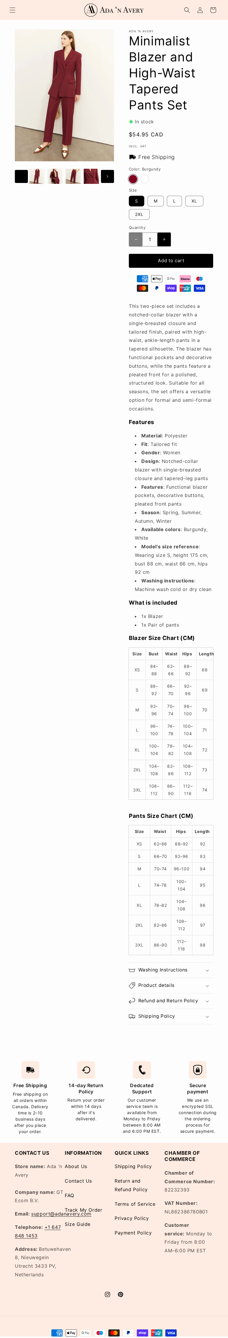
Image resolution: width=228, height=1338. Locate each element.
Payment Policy (133, 1233)
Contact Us (78, 1181)
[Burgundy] (133, 179)
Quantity (137, 227)
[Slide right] (107, 176)
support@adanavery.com (61, 1214)
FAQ (69, 1195)
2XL (139, 214)
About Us (76, 1166)
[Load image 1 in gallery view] (37, 176)
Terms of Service (135, 1204)
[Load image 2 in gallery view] (55, 176)
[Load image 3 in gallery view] (73, 176)
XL (194, 200)
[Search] (187, 10)
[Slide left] (21, 176)
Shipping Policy (133, 1166)
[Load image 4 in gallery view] (91, 176)
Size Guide (78, 1224)
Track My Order (83, 1210)
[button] (12, 10)
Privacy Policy (132, 1218)
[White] (145, 179)
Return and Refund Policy (131, 1185)
